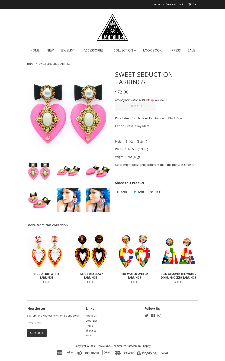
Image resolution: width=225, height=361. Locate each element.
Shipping (91, 330)
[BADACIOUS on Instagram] (159, 316)
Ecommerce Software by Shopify (131, 345)
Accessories (94, 50)
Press (176, 50)
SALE (191, 50)
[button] (156, 100)
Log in (156, 4)
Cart (195, 4)
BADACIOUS (104, 345)
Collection (124, 50)
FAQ (88, 335)
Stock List (91, 320)
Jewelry (68, 50)
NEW (50, 50)
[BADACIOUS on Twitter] (146, 316)
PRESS (89, 325)
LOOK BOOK (152, 50)
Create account (174, 4)
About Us (91, 315)
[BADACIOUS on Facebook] (153, 316)
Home (35, 50)
